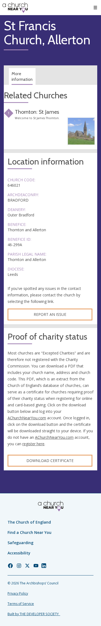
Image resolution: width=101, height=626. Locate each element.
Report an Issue (50, 314)
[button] (95, 7)
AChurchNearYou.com (27, 417)
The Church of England (29, 522)
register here (33, 443)
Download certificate (50, 460)
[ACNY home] (15, 8)
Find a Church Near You (29, 532)
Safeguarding (20, 542)
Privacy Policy (18, 593)
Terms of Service (21, 603)
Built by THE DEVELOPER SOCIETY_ (34, 614)
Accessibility (19, 552)
